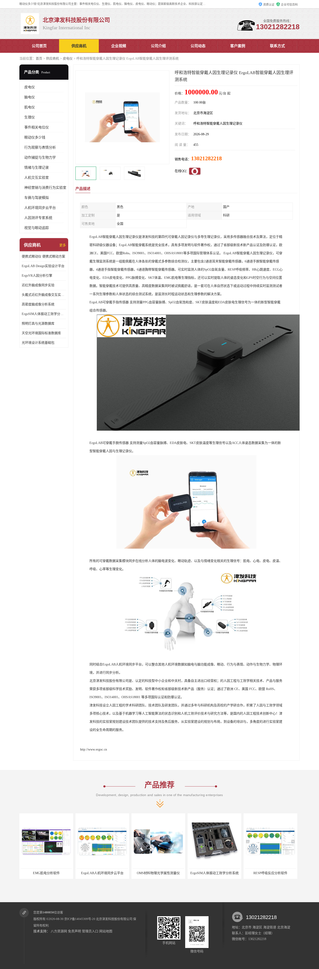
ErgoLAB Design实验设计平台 (43, 266)
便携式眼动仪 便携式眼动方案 (43, 256)
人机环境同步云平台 (40, 208)
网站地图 (105, 931)
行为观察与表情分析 (40, 147)
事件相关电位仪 (36, 127)
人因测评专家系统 (38, 218)
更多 (62, 245)
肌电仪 (29, 107)
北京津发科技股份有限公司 (114, 919)
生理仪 (29, 117)
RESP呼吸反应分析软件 (214, 873)
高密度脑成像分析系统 (38, 304)
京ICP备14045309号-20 (79, 919)
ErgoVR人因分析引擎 (37, 275)
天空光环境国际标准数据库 (41, 333)
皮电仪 (68, 58)
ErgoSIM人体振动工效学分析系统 (44, 314)
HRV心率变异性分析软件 (270, 873)
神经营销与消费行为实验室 (45, 188)
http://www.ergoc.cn (93, 749)
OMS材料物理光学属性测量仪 (102, 873)
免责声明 (74, 931)
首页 (39, 58)
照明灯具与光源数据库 (38, 323)
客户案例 (237, 46)
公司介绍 (158, 46)
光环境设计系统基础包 (38, 342)
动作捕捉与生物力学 (40, 157)
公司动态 (198, 46)
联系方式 (277, 46)
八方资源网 (59, 931)
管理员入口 (90, 931)
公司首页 (39, 46)
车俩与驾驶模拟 (36, 198)
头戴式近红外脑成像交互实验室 (44, 295)
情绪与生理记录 (36, 167)
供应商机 (78, 46)
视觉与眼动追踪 (36, 228)
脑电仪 (29, 97)
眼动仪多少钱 (34, 137)
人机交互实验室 (36, 177)
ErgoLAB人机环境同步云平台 (46, 873)
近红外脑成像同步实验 (38, 285)
